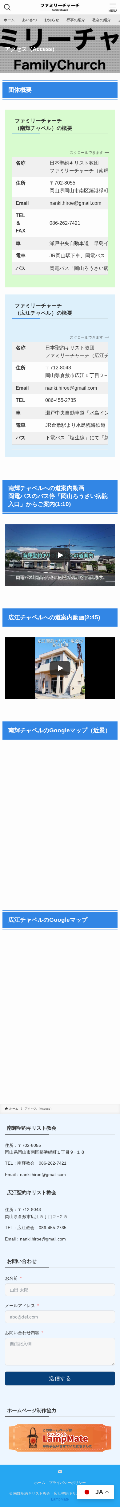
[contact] (60, 1471)
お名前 (11, 1278)
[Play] (60, 555)
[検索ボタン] (7, 7)
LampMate (60, 1499)
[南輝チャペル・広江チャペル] (60, 7)
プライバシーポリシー (67, 1483)
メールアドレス (20, 1305)
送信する (60, 1378)
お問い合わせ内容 (22, 1332)
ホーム (39, 1483)
